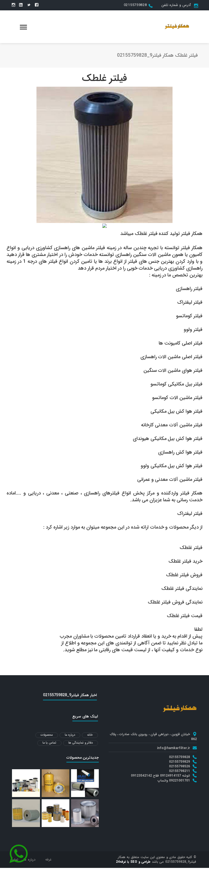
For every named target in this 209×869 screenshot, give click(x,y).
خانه (90, 735)
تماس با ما (49, 743)
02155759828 (135, 5)
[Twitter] (29, 5)
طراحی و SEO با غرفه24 (133, 861)
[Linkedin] (21, 5)
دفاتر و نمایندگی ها (80, 743)
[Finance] (177, 26)
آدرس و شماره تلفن (175, 5)
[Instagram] (13, 5)
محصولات (47, 735)
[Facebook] (36, 5)
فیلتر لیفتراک (189, 513)
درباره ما (70, 735)
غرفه (48, 859)
